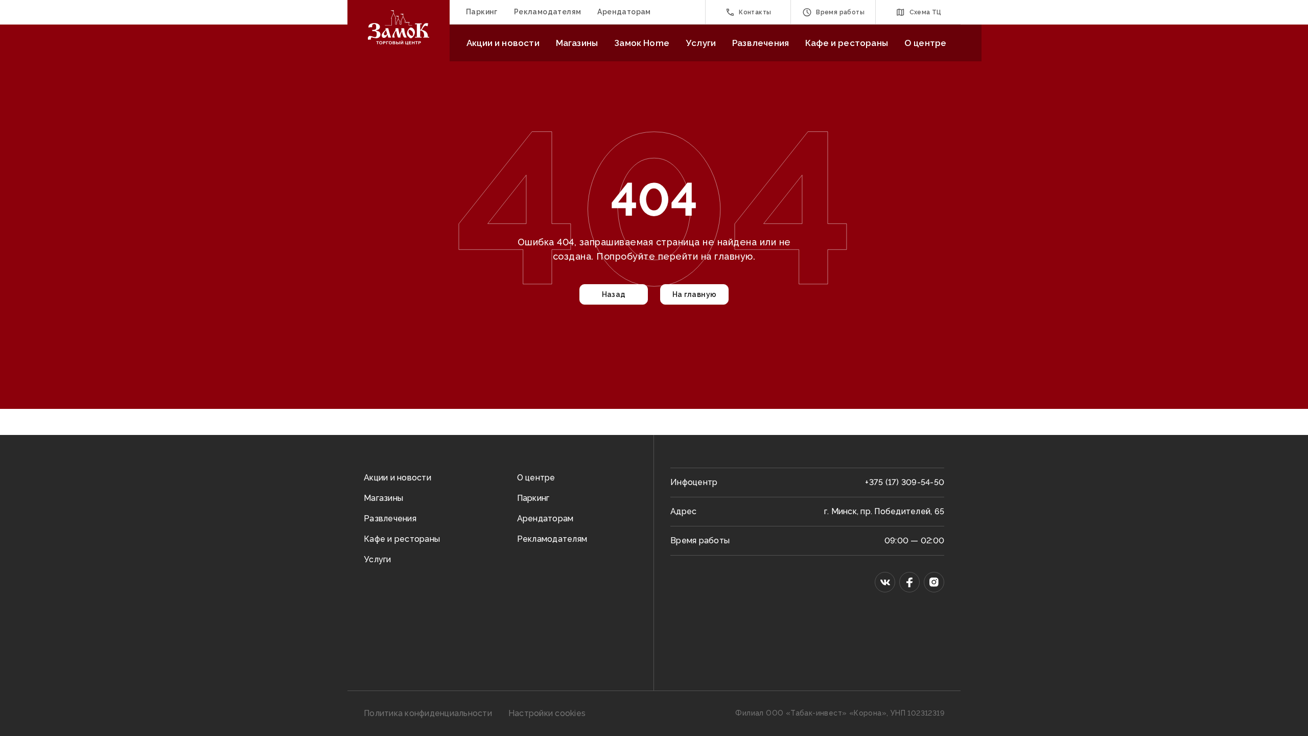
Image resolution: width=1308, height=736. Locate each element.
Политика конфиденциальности (428, 713)
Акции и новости (503, 43)
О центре (925, 43)
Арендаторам (623, 12)
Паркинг (482, 12)
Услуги (701, 43)
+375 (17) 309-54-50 (904, 482)
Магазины (577, 43)
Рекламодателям (547, 12)
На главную (694, 294)
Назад (614, 294)
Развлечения (760, 43)
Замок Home (641, 43)
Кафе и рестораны (846, 43)
